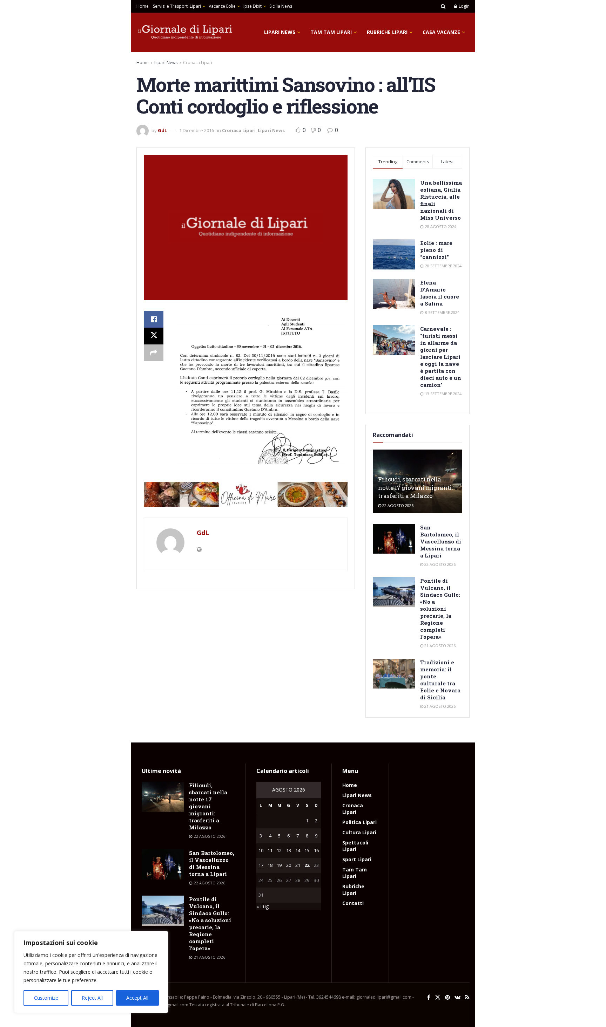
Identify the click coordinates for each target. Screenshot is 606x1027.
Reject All (92, 997)
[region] (91, 972)
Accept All (137, 997)
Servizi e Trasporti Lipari (177, 6)
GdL (162, 130)
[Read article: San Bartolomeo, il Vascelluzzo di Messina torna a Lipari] (394, 539)
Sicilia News (280, 6)
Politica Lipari (359, 822)
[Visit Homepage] (185, 32)
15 (306, 850)
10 (260, 850)
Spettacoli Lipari (355, 846)
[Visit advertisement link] (246, 494)
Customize (46, 997)
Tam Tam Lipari (331, 32)
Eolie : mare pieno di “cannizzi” (436, 249)
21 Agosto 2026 (439, 645)
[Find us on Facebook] (428, 997)
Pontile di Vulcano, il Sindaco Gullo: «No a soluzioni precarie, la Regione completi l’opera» (440, 608)
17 (260, 865)
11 (270, 850)
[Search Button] (443, 6)
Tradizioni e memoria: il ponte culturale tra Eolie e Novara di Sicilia (440, 680)
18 (270, 865)
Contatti (353, 903)
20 (288, 865)
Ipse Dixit (252, 6)
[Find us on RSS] (467, 997)
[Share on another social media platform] (153, 352)
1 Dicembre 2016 (196, 130)
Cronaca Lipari (197, 63)
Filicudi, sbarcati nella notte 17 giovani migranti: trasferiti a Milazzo (415, 487)
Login (464, 6)
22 (306, 865)
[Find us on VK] (457, 997)
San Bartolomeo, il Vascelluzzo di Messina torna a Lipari (440, 541)
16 (316, 850)
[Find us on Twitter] (437, 997)
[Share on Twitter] (153, 336)
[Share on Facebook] (153, 319)
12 (279, 850)
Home (142, 6)
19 (279, 865)
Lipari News (279, 32)
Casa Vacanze (441, 32)
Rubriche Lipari (387, 32)
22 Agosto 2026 (397, 505)
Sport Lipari (356, 859)
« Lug (262, 906)
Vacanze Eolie (222, 6)
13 (288, 850)
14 (297, 850)
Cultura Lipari (359, 832)
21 (297, 865)
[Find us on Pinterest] (447, 997)
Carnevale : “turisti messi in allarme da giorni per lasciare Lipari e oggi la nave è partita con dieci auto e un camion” (440, 356)
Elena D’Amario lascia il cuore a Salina (439, 293)
